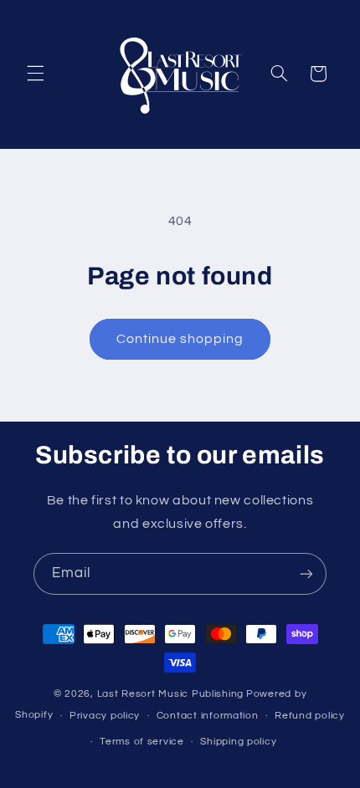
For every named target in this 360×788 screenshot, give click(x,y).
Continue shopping (180, 338)
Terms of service (142, 741)
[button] (35, 73)
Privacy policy (104, 715)
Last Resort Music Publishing (170, 693)
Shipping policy (238, 741)
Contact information (208, 715)
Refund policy (310, 715)
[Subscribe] (306, 573)
